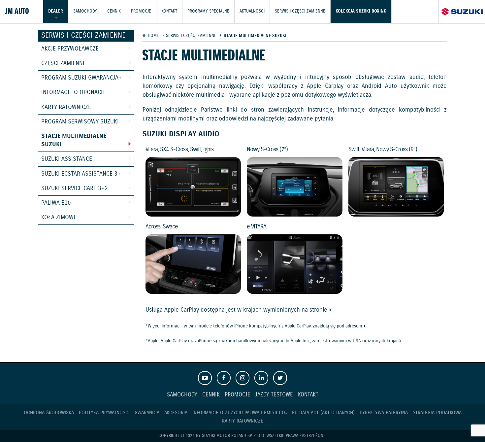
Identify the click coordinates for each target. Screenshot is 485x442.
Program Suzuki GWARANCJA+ (81, 78)
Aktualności (252, 11)
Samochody (85, 11)
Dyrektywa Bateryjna (384, 412)
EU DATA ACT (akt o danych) (323, 412)
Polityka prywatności (104, 412)
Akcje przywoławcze (70, 49)
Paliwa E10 (56, 203)
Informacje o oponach (73, 92)
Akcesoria (175, 412)
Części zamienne (63, 63)
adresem (353, 326)
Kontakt (169, 11)
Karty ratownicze (66, 107)
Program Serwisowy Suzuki (80, 122)
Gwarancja (147, 412)
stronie (318, 310)
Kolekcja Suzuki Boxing (361, 11)
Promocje (141, 11)
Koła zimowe (59, 217)
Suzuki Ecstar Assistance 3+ (81, 174)
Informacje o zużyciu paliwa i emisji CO (239, 412)
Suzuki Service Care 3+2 (74, 188)
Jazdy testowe (274, 395)
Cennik (114, 11)
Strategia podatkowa (437, 412)
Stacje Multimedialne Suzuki (73, 140)
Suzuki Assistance (66, 159)
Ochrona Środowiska (49, 412)
